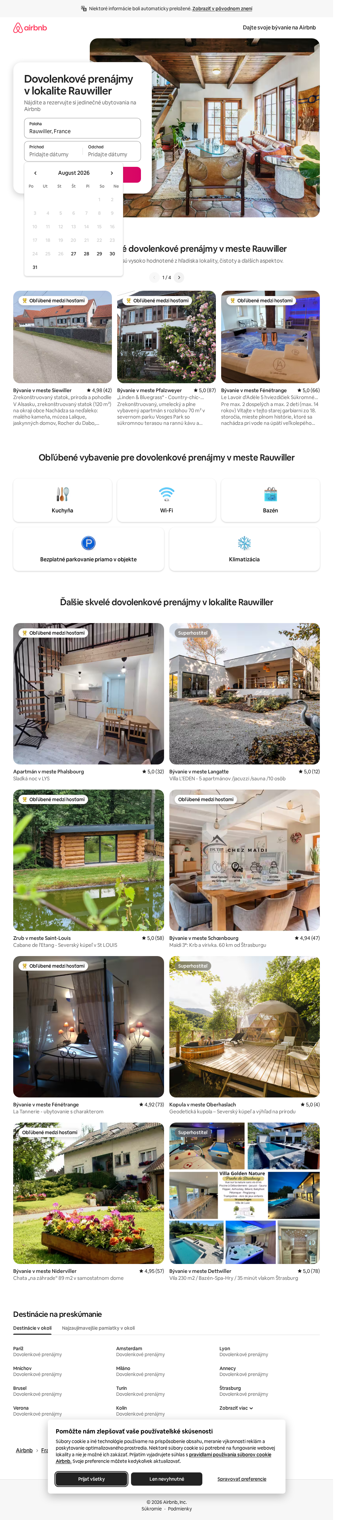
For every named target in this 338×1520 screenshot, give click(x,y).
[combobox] (82, 131)
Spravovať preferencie (242, 1479)
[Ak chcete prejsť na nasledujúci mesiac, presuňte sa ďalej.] (112, 173)
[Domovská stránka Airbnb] (30, 27)
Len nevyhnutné (166, 1479)
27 (73, 254)
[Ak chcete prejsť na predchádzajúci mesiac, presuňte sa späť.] (36, 173)
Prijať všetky (91, 1479)
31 (35, 267)
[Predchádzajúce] (154, 277)
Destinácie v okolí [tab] (32, 1328)
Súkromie (152, 1509)
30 (112, 254)
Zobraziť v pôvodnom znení (222, 9)
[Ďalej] (179, 277)
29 (99, 254)
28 (86, 254)
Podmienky (180, 1509)
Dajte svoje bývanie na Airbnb (279, 27)
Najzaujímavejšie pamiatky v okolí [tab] (98, 1328)
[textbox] (53, 154)
